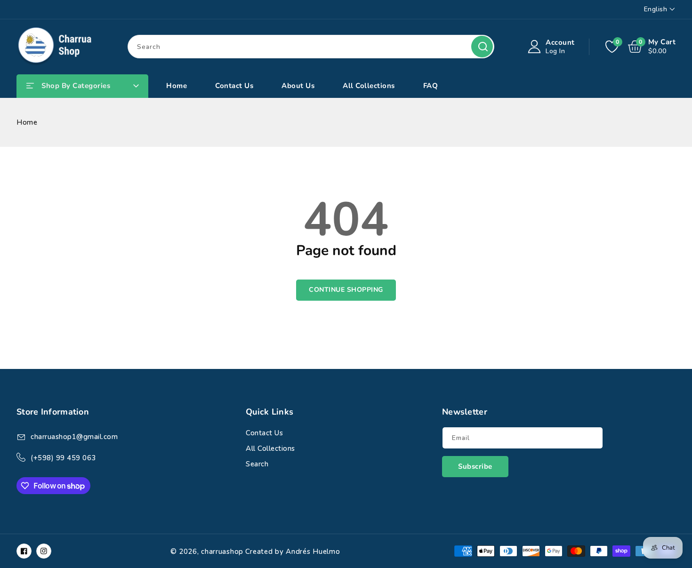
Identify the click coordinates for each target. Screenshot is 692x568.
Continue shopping (346, 289)
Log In (555, 51)
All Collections (270, 448)
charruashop (222, 551)
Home (26, 122)
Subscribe (475, 466)
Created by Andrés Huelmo (292, 551)
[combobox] (311, 46)
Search (482, 46)
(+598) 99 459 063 (63, 458)
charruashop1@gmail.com (74, 436)
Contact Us (264, 433)
